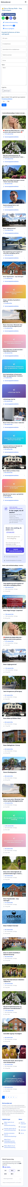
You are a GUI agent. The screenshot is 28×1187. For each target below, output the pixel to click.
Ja (3, 101)
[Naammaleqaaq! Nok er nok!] (14, 201)
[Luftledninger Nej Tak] (14, 395)
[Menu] (25, 2)
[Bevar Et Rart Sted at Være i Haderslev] (14, 418)
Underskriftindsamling (11, 22)
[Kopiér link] (14, 18)
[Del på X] (7, 18)
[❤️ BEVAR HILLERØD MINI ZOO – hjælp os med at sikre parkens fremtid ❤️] (14, 127)
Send (4, 105)
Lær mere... (7, 1167)
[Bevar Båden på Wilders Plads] (14, 466)
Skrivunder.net (5, 2)
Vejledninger (6, 1119)
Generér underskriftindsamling (15, 550)
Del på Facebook (10, 14)
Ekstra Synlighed (9, 28)
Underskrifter (9, 25)
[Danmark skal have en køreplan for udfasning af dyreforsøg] (14, 442)
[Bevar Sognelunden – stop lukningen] (14, 272)
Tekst (3, 65)
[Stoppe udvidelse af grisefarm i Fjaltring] (14, 296)
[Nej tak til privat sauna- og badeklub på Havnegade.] (14, 490)
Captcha (4, 87)
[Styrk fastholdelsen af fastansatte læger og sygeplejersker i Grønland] (14, 370)
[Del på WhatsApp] (3, 18)
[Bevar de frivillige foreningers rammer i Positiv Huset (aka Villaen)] (14, 176)
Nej (8, 101)
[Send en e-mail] (10, 18)
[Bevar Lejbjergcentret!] (14, 224)
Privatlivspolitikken (7, 99)
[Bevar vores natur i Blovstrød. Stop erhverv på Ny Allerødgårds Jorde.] (14, 321)
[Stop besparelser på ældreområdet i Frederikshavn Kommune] (14, 346)
